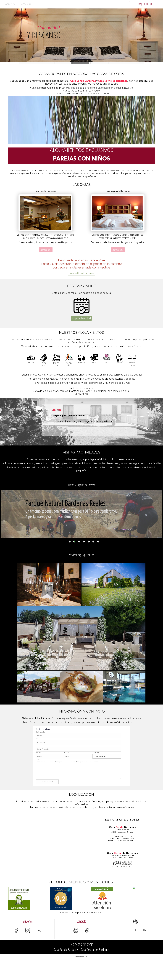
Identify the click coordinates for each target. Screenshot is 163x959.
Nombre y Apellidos (40, 732)
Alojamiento (96, 753)
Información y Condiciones (81, 273)
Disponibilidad (145, 4)
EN (144, 930)
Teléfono (38, 739)
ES (126, 930)
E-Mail (37, 746)
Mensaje (38, 760)
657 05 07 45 (10, 3)
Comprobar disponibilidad (81, 318)
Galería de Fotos (45, 249)
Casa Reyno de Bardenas (112, 80)
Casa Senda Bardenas (83, 80)
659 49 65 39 (26, 3)
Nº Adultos (38, 753)
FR (135, 930)
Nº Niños (66, 753)
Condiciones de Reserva (81, 957)
